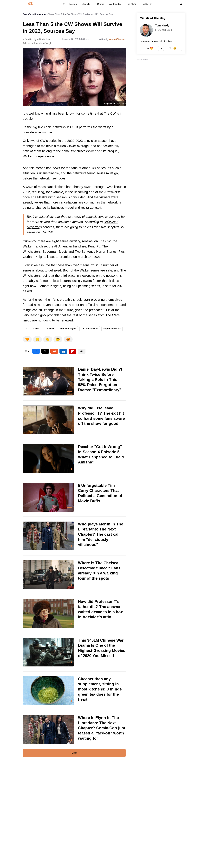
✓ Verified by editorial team (37, 39)
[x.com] (45, 351)
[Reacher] (74, 458)
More (74, 752)
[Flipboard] (72, 351)
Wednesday (115, 4)
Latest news (41, 14)
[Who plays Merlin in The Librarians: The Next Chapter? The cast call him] (74, 536)
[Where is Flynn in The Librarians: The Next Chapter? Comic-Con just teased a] (74, 729)
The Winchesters (89, 328)
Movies (73, 4)
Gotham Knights (68, 328)
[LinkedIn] (63, 351)
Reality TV (146, 4)
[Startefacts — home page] (30, 4)
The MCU (131, 4)
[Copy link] (81, 351)
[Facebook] (36, 351)
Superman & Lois (112, 328)
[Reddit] (54, 351)
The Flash (49, 328)
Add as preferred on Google (37, 43)
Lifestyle (86, 4)
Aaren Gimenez (117, 39)
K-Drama (99, 4)
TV (63, 4)
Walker (35, 328)
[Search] (181, 4)
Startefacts (28, 14)
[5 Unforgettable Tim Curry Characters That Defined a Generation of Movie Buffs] (74, 497)
